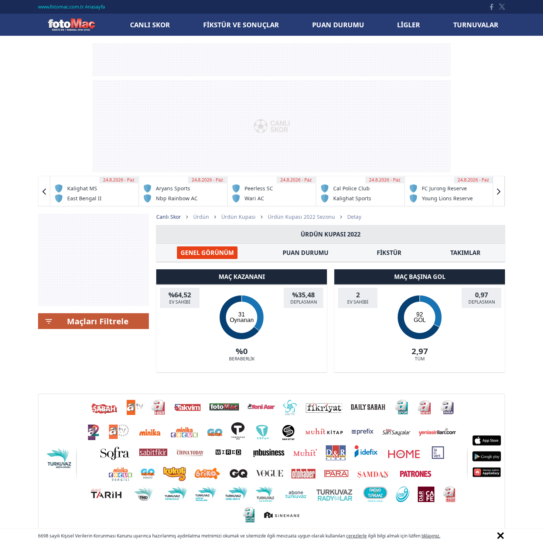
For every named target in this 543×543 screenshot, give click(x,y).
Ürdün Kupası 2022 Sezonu (301, 216)
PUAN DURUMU (305, 253)
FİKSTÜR (389, 253)
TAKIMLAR (465, 253)
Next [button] (499, 191)
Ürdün (201, 216)
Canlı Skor (71, 24)
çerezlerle (356, 536)
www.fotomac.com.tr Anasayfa (71, 6)
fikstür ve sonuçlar (241, 24)
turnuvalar (475, 24)
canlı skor (150, 24)
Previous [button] (44, 191)
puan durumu (338, 24)
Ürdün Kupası (238, 216)
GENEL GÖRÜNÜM (207, 253)
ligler (408, 24)
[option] (94, 191)
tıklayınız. (430, 536)
